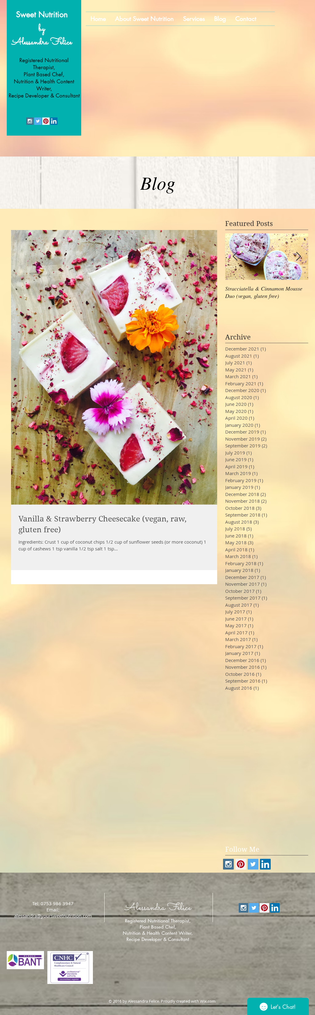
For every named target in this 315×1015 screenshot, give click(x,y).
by (41, 29)
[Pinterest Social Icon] (46, 121)
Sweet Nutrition (42, 14)
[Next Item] (298, 256)
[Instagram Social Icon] (30, 121)
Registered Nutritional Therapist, (158, 921)
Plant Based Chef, (158, 927)
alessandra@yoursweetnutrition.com (53, 916)
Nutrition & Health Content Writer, (158, 933)
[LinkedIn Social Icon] (54, 121)
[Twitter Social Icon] (38, 121)
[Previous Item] (235, 256)
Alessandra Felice (42, 42)
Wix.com (208, 1001)
